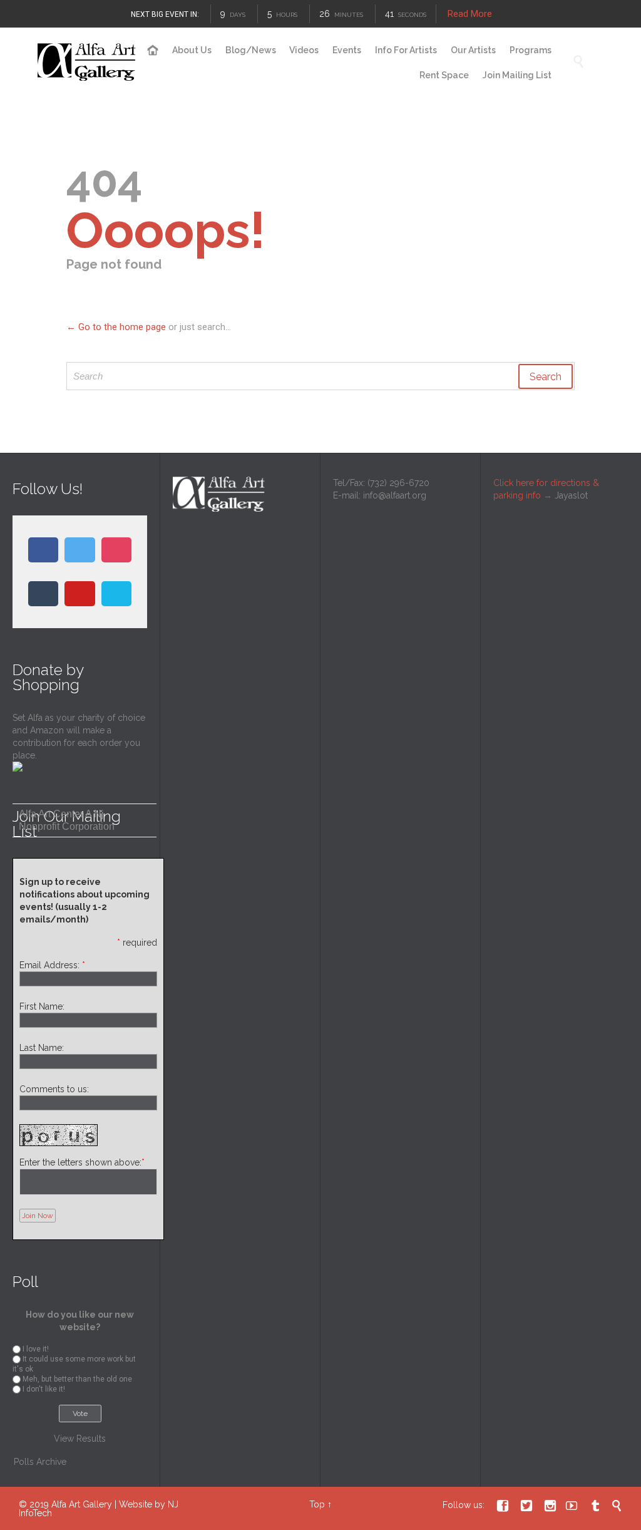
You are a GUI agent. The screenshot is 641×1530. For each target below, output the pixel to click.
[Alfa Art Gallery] (88, 62)
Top (317, 1504)
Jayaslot (571, 495)
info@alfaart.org (394, 495)
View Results (80, 1439)
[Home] (153, 51)
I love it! (36, 1349)
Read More (470, 13)
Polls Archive (40, 1462)
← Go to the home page (116, 327)
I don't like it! (44, 1389)
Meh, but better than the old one (77, 1379)
